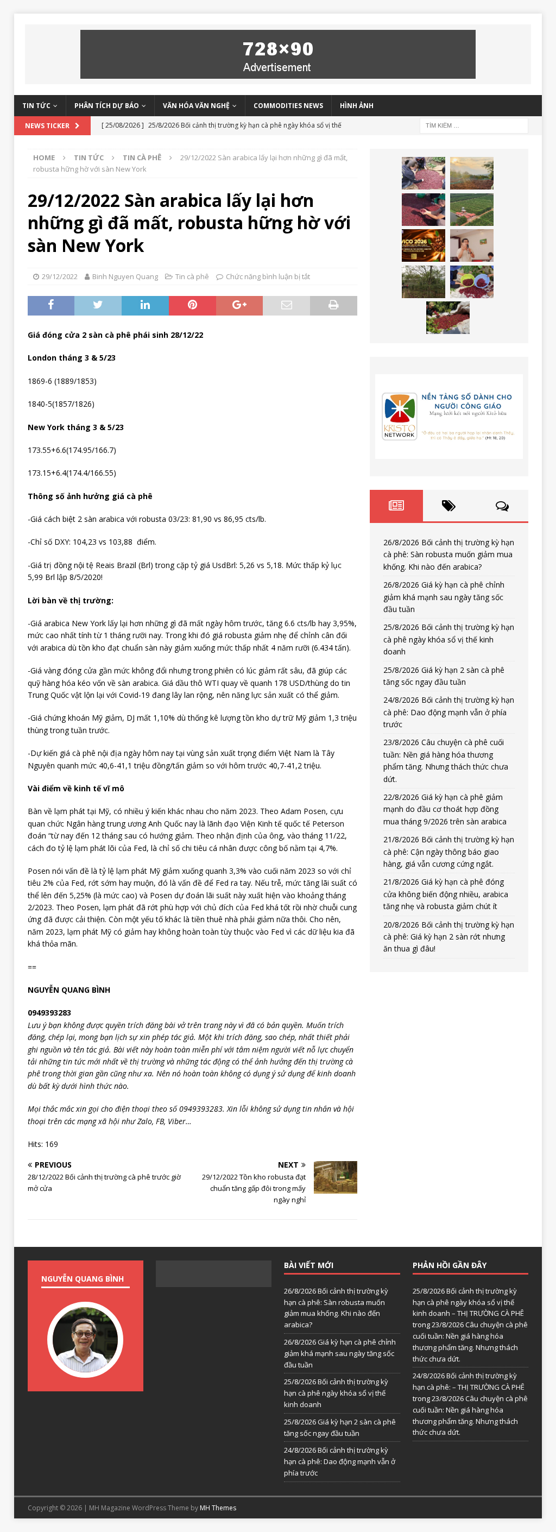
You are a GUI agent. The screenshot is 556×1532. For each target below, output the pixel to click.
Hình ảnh (357, 105)
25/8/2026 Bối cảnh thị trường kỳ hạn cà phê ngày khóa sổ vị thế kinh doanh (448, 639)
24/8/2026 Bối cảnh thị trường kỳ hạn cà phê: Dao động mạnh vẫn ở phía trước (448, 712)
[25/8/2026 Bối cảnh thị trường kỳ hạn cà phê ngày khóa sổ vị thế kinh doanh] (423, 209)
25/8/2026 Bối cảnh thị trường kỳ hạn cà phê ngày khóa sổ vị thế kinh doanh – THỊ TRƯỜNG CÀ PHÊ (468, 1302)
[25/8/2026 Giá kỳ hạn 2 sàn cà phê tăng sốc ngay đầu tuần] (472, 209)
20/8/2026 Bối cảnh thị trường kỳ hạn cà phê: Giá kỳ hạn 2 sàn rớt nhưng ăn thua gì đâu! (448, 936)
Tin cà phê (192, 276)
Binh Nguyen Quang (125, 276)
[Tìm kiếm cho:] (474, 124)
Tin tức (36, 105)
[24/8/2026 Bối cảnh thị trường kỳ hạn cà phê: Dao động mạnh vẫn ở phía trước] (423, 245)
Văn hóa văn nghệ (196, 105)
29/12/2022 (60, 276)
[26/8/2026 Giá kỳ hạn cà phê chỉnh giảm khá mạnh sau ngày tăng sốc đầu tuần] (472, 173)
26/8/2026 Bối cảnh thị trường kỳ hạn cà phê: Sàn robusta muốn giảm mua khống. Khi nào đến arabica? (448, 554)
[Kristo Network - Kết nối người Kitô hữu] (449, 416)
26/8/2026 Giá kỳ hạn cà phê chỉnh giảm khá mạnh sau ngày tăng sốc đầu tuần (443, 596)
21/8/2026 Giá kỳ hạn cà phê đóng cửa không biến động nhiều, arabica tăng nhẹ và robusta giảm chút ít (445, 894)
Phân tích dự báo (106, 105)
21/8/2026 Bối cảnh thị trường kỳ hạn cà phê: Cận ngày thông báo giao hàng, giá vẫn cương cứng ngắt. (448, 851)
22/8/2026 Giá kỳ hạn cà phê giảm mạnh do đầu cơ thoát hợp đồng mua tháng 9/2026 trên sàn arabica (445, 809)
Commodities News (288, 105)
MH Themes (218, 1507)
